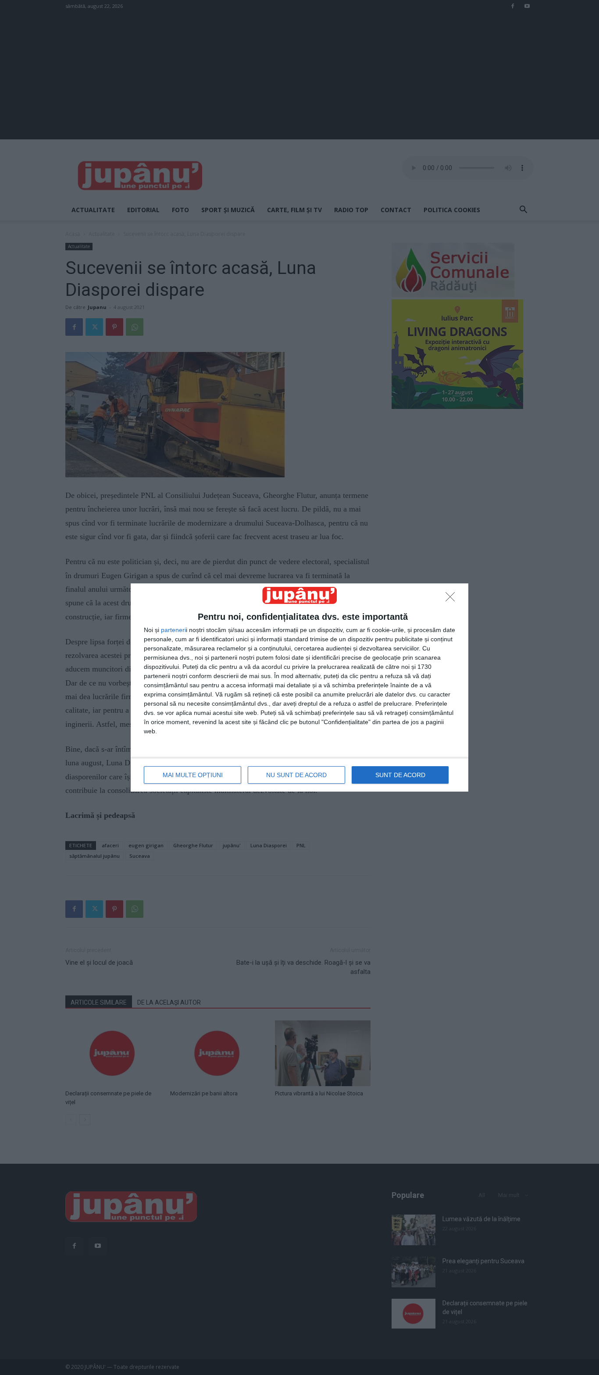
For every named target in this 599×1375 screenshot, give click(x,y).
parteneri (173, 630)
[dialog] (299, 687)
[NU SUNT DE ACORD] (453, 599)
